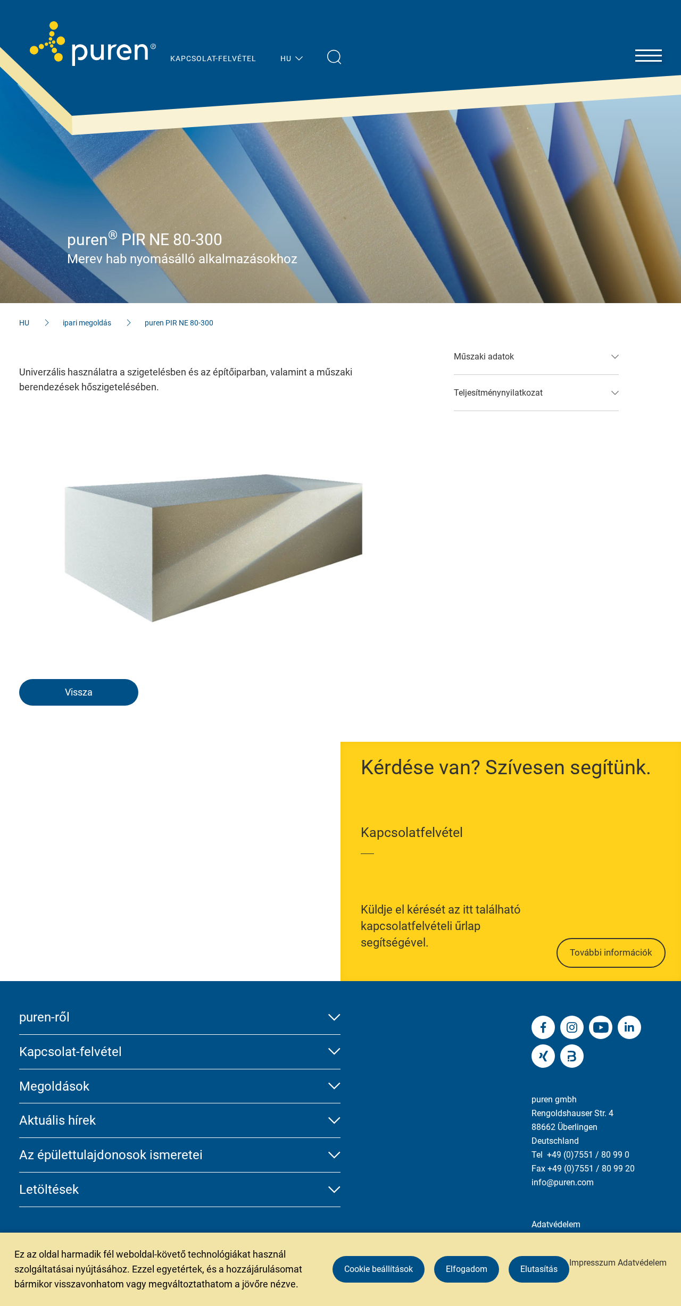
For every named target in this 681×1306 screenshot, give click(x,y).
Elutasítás (539, 1269)
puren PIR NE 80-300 (179, 323)
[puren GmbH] (93, 43)
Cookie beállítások (378, 1269)
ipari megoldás (87, 323)
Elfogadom (466, 1269)
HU (24, 323)
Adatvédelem (555, 1224)
